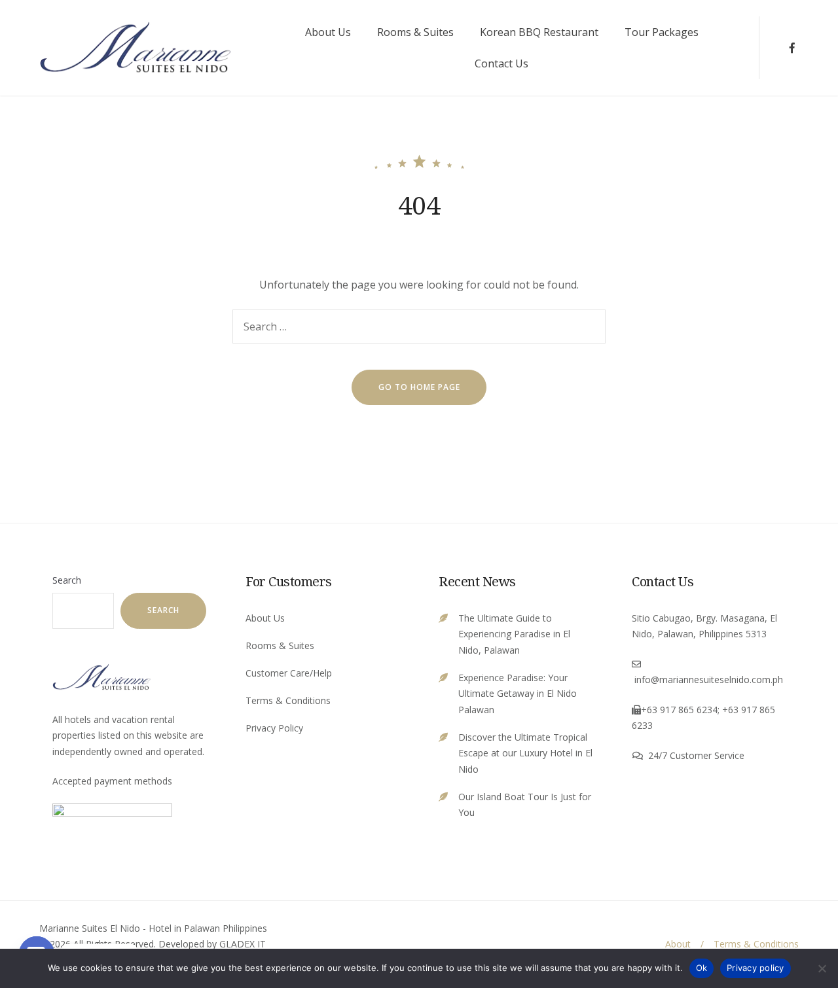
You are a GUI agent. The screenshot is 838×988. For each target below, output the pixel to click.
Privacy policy (755, 967)
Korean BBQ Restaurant (539, 32)
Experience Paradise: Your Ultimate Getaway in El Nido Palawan (517, 693)
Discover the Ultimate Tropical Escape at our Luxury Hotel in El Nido (525, 753)
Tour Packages (662, 32)
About (678, 944)
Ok (702, 967)
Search (66, 580)
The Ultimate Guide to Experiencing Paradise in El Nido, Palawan (514, 634)
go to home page (419, 387)
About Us (328, 32)
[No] (821, 968)
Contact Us (501, 63)
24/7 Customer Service (696, 755)
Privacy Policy (274, 728)
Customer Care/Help (289, 673)
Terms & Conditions (288, 700)
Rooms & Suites (415, 32)
